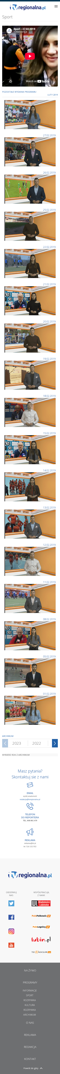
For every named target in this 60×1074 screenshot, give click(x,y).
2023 (16, 743)
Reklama (30, 1035)
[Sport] (30, 114)
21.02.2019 (49, 284)
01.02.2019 (49, 693)
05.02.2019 (49, 656)
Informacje (30, 990)
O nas (30, 1023)
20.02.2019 (49, 321)
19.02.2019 (49, 358)
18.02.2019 (49, 396)
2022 (36, 743)
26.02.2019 (49, 172)
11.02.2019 (49, 582)
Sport (29, 995)
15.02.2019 (49, 433)
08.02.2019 (49, 619)
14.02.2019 (49, 470)
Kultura (30, 1005)
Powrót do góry (30, 1068)
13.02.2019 (49, 507)
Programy (30, 982)
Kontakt (30, 1059)
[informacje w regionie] (27, 7)
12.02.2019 (49, 545)
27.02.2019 (49, 135)
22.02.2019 (49, 247)
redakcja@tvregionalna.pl (30, 799)
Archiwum (29, 1014)
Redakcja (30, 1047)
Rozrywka (29, 1000)
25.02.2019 (49, 210)
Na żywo (30, 970)
